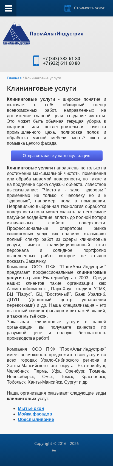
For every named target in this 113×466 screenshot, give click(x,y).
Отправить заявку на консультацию (56, 155)
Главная (14, 78)
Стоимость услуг (89, 7)
